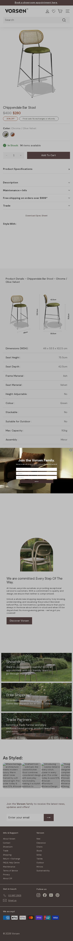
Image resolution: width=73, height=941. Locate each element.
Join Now (37, 481)
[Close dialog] (71, 450)
